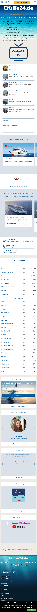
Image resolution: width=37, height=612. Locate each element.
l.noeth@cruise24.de (18, 440)
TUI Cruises (5, 294)
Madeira (3, 335)
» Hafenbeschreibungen (7, 581)
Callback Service (30, 562)
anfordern (18, 395)
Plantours (4, 290)
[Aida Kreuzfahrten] (18, 179)
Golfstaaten (5, 313)
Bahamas (4, 305)
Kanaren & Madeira (7, 324)
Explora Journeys (6, 276)
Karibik (3, 327)
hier (26, 40)
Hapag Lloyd (5, 279)
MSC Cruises (5, 283)
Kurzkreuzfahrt (6, 331)
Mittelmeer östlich (7, 346)
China (3, 309)
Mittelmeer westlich (7, 349)
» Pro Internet (4, 578)
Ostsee (3, 357)
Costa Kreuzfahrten (7, 272)
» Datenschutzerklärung (7, 598)
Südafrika (4, 360)
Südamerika (5, 364)
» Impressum (4, 600)
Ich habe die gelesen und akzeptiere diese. (16, 391)
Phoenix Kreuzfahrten (8, 287)
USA (2, 371)
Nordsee (4, 353)
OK (32, 610)
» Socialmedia (4, 585)
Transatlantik (5, 368)
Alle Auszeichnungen (18, 511)
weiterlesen (18, 477)
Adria (3, 302)
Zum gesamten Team (18, 444)
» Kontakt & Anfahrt (6, 593)
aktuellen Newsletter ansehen (18, 406)
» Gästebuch (4, 583)
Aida (2, 268)
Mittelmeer (5, 342)
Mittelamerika (6, 338)
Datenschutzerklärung (13, 391)
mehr (12, 610)
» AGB (2, 596)
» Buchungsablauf (5, 576)
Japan (3, 316)
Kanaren (4, 320)
